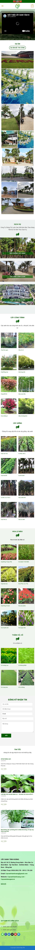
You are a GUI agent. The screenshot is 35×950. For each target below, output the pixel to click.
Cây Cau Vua (4, 453)
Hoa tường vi (4, 416)
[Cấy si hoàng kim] (26, 406)
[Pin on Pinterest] (15, 934)
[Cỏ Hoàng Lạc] (9, 656)
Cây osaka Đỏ (22, 497)
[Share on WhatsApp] (2, 934)
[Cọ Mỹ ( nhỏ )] (26, 444)
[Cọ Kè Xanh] (26, 466)
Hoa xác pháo (22, 605)
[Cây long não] (26, 362)
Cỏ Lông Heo (4, 687)
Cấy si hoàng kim (22, 416)
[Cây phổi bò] (9, 384)
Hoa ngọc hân (22, 627)
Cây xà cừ (21, 350)
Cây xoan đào (22, 394)
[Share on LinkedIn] (18, 934)
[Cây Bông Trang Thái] (9, 552)
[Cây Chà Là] (9, 510)
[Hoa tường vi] (9, 406)
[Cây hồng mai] (9, 362)
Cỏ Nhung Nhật (22, 665)
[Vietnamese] (20, 1)
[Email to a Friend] (12, 934)
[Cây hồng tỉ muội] (9, 596)
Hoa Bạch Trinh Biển (23, 561)
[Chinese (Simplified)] (14, 1)
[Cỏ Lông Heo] (9, 677)
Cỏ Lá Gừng (21, 687)
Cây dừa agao (4, 350)
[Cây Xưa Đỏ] (9, 466)
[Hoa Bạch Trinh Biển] (26, 552)
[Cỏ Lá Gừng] (26, 677)
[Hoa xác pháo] (26, 596)
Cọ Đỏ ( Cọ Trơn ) (5, 497)
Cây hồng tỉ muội (5, 605)
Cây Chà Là (4, 519)
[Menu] (2, 6)
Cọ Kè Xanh (21, 475)
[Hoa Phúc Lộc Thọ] (26, 574)
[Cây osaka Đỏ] (26, 488)
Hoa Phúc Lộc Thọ (23, 583)
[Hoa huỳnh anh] (9, 618)
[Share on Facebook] (5, 934)
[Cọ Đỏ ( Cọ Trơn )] (9, 488)
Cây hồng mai (4, 372)
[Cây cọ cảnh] (26, 510)
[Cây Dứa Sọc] (9, 574)
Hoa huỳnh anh (5, 627)
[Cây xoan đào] (26, 384)
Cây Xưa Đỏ (4, 475)
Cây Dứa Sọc (4, 583)
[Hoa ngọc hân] (26, 618)
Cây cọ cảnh (21, 519)
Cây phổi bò (4, 394)
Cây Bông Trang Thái (6, 561)
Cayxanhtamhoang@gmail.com (16, 873)
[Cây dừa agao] (9, 340)
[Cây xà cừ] (26, 340)
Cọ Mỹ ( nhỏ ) (21, 453)
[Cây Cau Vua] (9, 444)
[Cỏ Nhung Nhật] (26, 656)
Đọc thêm (3, 769)
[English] (17, 1)
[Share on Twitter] (9, 934)
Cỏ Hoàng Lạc (4, 665)
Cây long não (21, 372)
